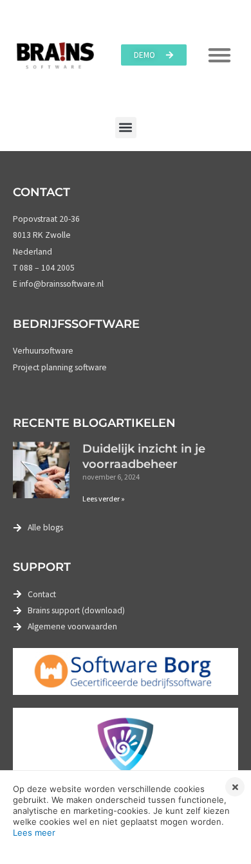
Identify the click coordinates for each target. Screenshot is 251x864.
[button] (125, 127)
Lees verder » (103, 498)
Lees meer (34, 832)
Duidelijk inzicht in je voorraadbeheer (143, 456)
